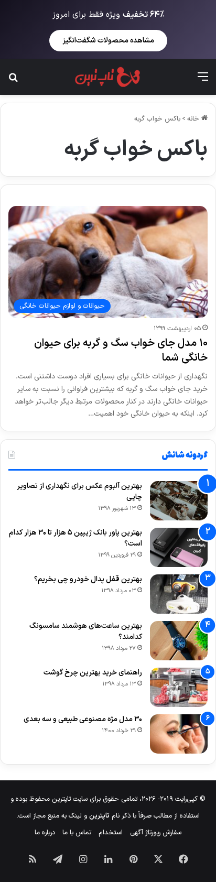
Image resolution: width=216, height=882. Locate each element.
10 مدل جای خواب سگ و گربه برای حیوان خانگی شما (121, 350)
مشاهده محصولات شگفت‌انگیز (108, 40)
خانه (194, 119)
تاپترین (99, 816)
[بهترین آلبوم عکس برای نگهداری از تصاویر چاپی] (179, 500)
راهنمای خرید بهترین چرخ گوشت (93, 672)
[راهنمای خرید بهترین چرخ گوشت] (179, 687)
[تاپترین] (108, 77)
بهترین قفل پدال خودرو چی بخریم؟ (88, 579)
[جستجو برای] (13, 81)
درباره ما (45, 832)
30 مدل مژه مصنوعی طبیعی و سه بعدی (83, 719)
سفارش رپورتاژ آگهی (155, 832)
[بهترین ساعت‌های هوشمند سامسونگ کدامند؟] (179, 640)
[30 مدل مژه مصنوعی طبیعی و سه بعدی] (179, 734)
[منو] (203, 81)
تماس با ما (76, 832)
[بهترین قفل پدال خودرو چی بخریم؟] (179, 594)
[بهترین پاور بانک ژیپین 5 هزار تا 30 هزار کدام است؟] (179, 547)
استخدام (111, 832)
